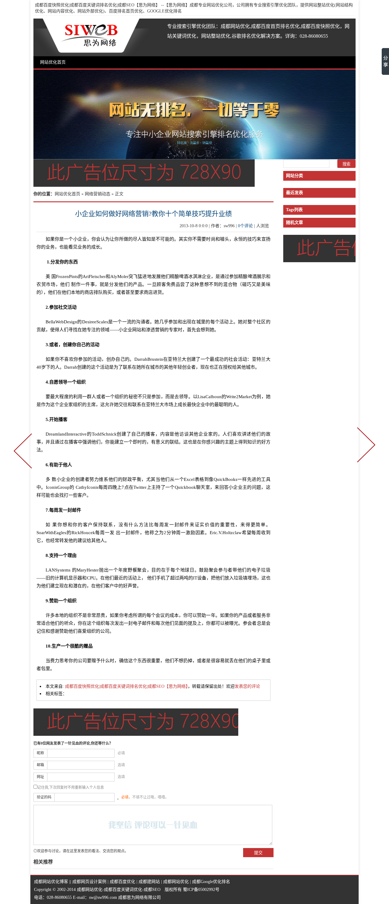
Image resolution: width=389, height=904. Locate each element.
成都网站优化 (176, 881)
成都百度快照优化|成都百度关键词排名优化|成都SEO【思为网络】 (97, 5)
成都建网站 (149, 881)
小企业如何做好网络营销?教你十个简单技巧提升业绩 (153, 213)
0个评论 (245, 226)
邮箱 (40, 765)
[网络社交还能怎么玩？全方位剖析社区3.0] (365, 452)
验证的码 (44, 797)
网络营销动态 (97, 194)
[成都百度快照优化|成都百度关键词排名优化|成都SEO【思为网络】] (91, 37)
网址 (40, 777)
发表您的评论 (247, 686)
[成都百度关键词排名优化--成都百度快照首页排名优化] (194, 157)
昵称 (40, 753)
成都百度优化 (122, 881)
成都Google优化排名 (211, 881)
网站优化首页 (53, 62)
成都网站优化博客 (51, 881)
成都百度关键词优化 (123, 889)
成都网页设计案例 (89, 881)
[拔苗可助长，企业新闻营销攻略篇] (24, 452)
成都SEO (152, 889)
